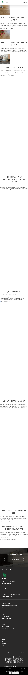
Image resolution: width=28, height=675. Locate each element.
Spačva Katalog (5, 596)
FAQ (3, 645)
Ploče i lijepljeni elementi (8, 628)
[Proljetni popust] (5, 63)
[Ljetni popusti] (14, 288)
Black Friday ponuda (14, 401)
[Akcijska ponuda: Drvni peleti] (14, 507)
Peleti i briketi (5, 626)
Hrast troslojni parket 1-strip (14, 43)
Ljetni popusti (14, 291)
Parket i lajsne (5, 616)
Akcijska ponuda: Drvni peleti (14, 511)
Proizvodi (4, 637)
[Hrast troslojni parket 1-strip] (5, 39)
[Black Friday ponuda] (14, 301)
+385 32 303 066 (7, 583)
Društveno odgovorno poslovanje (10, 605)
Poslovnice (4, 648)
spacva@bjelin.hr (7, 586)
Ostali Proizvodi (5, 631)
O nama (4, 643)
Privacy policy (15, 673)
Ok (10, 673)
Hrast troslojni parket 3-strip (14, 18)
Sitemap (4, 588)
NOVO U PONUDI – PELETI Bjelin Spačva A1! (14, 527)
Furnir (3, 624)
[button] (24, 2)
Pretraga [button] (13, 539)
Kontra (14, 666)
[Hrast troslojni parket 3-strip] (5, 14)
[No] (26, 671)
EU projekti (4, 607)
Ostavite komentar (21, 23)
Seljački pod (5, 614)
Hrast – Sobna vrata (6, 618)
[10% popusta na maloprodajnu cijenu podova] (14, 173)
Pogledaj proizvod (9, 28)
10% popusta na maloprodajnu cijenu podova (14, 179)
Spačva (15, 23)
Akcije (3, 639)
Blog (3, 641)
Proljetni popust (14, 67)
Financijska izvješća (6, 603)
